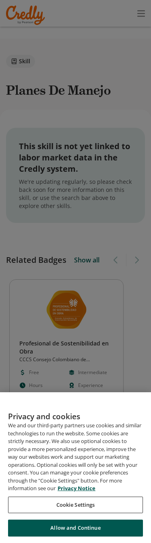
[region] (75, 467)
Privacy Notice (76, 488)
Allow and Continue (75, 527)
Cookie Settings (75, 504)
